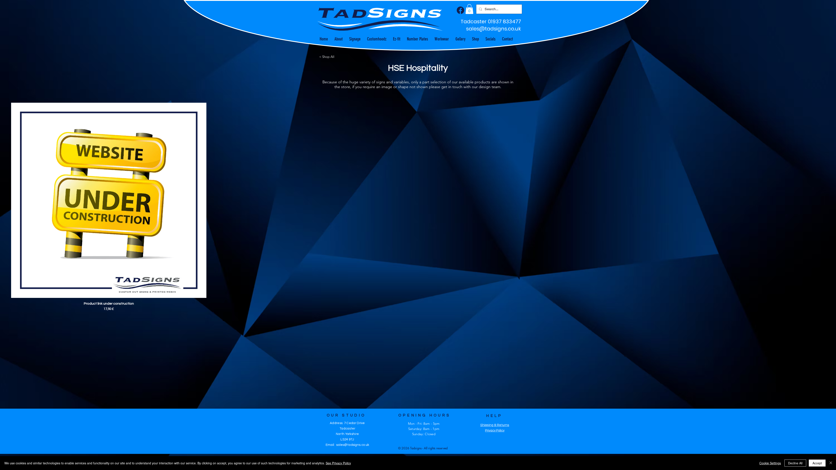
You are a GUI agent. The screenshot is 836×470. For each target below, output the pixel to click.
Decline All (795, 463)
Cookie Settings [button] (770, 463)
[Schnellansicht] (108, 200)
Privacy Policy (494, 430)
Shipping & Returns (494, 425)
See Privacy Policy (338, 463)
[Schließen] (830, 463)
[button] (469, 9)
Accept (817, 463)
